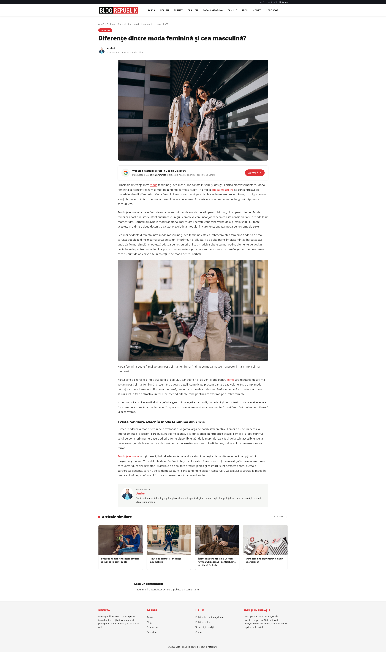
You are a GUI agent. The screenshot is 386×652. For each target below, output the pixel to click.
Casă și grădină (213, 10)
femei (230, 379)
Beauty (178, 10)
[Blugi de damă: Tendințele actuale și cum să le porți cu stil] (120, 540)
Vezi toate (280, 516)
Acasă (101, 24)
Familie (232, 10)
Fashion (193, 10)
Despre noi (152, 627)
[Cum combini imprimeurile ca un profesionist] (265, 540)
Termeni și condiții (204, 627)
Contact (199, 632)
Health (164, 10)
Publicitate (152, 632)
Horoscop (272, 10)
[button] (283, 2)
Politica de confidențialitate (209, 617)
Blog (149, 622)
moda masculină (223, 189)
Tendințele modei (129, 456)
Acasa (151, 10)
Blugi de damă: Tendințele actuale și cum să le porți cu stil (120, 560)
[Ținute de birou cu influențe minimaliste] (169, 540)
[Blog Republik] (118, 10)
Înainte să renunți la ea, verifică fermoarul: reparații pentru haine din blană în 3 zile (217, 562)
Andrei (111, 48)
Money (257, 10)
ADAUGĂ (254, 172)
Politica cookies (203, 622)
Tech (245, 10)
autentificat (155, 589)
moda (153, 185)
